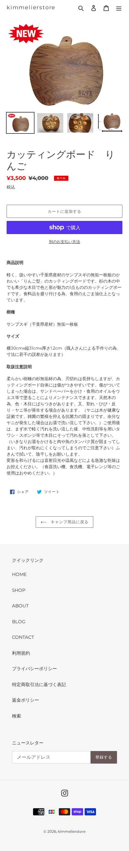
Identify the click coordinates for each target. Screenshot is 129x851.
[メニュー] (118, 7)
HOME (19, 574)
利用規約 (21, 653)
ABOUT (20, 606)
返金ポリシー (25, 700)
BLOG (19, 621)
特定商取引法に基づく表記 (39, 684)
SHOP (19, 590)
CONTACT (23, 637)
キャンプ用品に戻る (69, 521)
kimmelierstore (31, 7)
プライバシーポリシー (34, 668)
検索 (16, 716)
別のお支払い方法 (64, 241)
